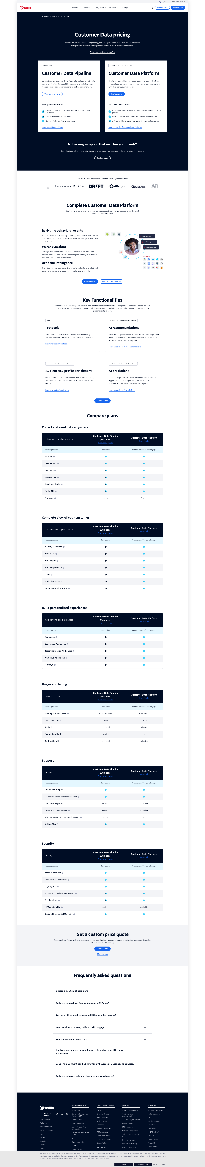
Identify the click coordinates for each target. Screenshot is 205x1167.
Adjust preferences (143, 1164)
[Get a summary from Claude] (67, 1114)
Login (181, 2)
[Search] (152, 8)
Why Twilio (99, 8)
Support (174, 2)
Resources (112, 8)
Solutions (86, 8)
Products (75, 8)
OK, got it (123, 1164)
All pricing (45, 16)
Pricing (124, 8)
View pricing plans (105, 443)
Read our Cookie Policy (159, 1164)
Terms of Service (104, 1159)
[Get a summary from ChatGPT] (57, 1114)
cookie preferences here (136, 1156)
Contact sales (143, 441)
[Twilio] (25, 8)
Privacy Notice (73, 1159)
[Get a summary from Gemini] (62, 1114)
